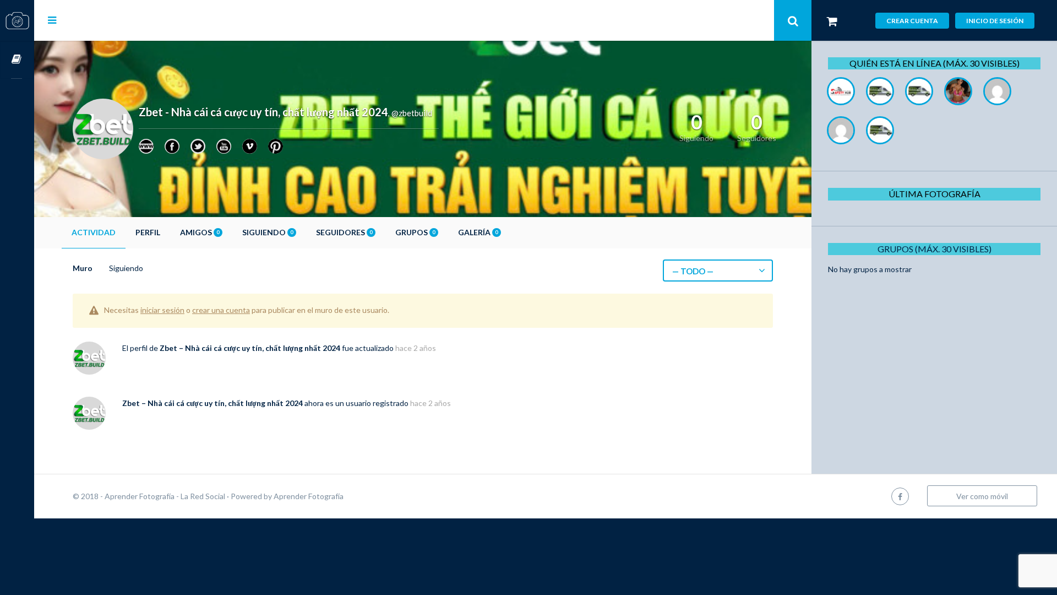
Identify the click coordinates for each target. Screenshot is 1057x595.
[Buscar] (792, 20)
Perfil (147, 232)
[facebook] (900, 496)
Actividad (94, 232)
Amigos (199, 232)
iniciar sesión (162, 310)
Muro (82, 268)
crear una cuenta (221, 310)
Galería (478, 232)
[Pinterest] (275, 146)
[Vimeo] (249, 146)
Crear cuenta (912, 21)
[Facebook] (172, 146)
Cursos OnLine (17, 60)
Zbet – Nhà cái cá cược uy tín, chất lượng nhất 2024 (250, 348)
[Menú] (52, 20)
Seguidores (344, 232)
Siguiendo (267, 232)
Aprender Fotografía (309, 496)
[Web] (146, 146)
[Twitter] (197, 146)
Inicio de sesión (994, 21)
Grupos (415, 232)
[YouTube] (223, 146)
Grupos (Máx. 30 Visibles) (934, 249)
